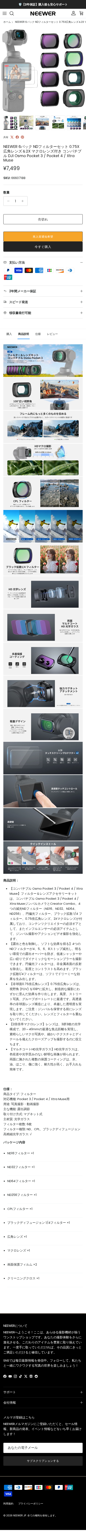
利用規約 (8, 1503)
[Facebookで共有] (17, 137)
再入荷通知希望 (43, 237)
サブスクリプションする (43, 1461)
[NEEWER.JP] (43, 13)
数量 (6, 192)
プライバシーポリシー (30, 1503)
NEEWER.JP (19, 1515)
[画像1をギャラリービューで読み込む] (43, 70)
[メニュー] (4, 13)
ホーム (7, 22)
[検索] (13, 13)
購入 (9, 334)
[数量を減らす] (7, 201)
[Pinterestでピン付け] (22, 137)
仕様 (38, 334)
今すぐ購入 (43, 247)
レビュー (52, 334)
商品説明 (23, 334)
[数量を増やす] (23, 201)
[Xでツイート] (12, 137)
